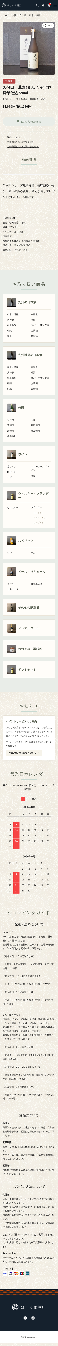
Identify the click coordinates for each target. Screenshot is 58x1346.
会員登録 (37, 742)
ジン (9, 553)
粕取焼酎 (35, 425)
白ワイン (11, 472)
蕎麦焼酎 (35, 431)
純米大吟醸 (13, 314)
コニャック (38, 513)
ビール (10, 584)
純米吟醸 (11, 325)
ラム (33, 553)
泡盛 (33, 420)
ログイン (48, 742)
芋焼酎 (10, 420)
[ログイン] (43, 5)
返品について (14, 137)
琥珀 (33, 476)
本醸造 (34, 314)
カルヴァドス (39, 522)
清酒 (33, 320)
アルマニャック (40, 517)
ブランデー (36, 507)
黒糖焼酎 (11, 436)
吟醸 (9, 330)
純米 (9, 336)
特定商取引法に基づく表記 (20, 142)
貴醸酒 (34, 336)
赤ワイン (11, 466)
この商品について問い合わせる (23, 146)
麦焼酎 (10, 425)
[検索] (37, 5)
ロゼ (9, 477)
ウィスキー (13, 508)
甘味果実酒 (36, 584)
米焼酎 (10, 431)
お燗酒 (34, 330)
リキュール (13, 589)
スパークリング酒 (40, 325)
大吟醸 (10, 320)
